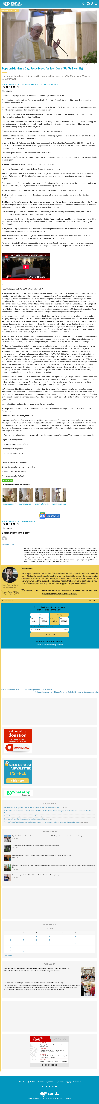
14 (23, 943)
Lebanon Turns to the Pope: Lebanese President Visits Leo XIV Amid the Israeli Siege (34, 983)
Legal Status (60, 1082)
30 (49, 951)
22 (36, 947)
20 (10, 947)
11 (75, 940)
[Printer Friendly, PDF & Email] (7, 480)
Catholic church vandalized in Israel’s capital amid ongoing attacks (24, 819)
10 (62, 940)
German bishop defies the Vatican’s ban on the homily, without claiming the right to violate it (39, 875)
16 (49, 943)
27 (10, 951)
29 (36, 951)
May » (10, 955)
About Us (21, 1082)
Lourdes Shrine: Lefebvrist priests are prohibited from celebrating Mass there (35, 845)
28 (23, 951)
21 (23, 947)
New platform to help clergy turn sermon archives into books (22, 816)
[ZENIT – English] (27, 3)
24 (62, 947)
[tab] (40, 1039)
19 (88, 943)
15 (36, 943)
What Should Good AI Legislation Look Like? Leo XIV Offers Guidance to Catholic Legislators (31, 808)
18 (75, 943)
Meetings (4, 11)
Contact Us (77, 1082)
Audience (33, 1082)
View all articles (8, 544)
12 (88, 940)
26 (88, 947)
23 (49, 947)
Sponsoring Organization (46, 1082)
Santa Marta (13, 11)
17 (62, 943)
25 (75, 947)
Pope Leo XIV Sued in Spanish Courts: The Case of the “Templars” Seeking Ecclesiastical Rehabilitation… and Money (47, 836)
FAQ (27, 1082)
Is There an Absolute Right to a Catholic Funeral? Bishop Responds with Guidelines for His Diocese (41, 855)
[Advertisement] (49, 673)
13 (10, 943)
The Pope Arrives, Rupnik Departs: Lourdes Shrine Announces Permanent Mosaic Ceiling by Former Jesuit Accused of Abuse (42, 822)
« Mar (5, 955)
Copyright (69, 1082)
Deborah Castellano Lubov (28, 84)
